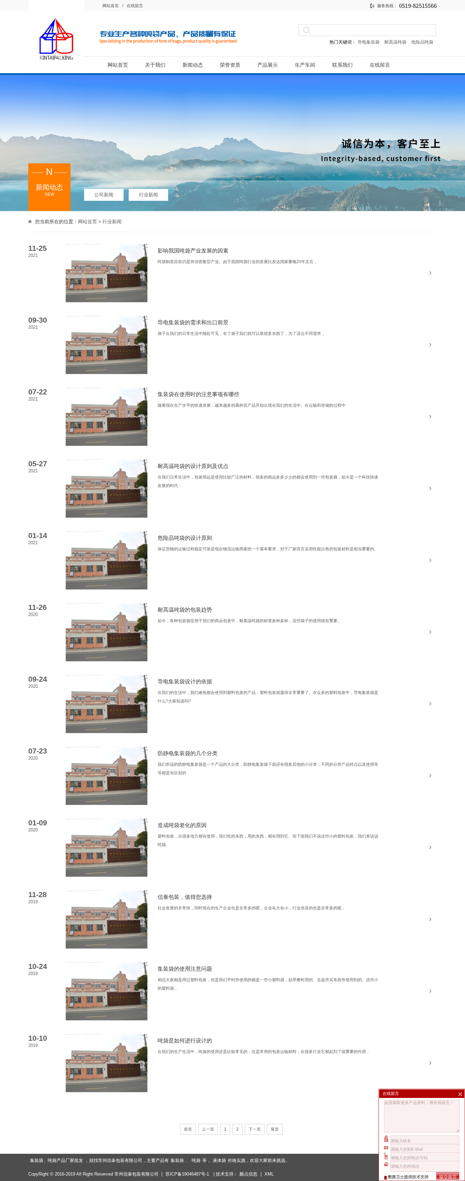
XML (269, 1174)
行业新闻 (148, 194)
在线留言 (135, 5)
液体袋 (219, 1160)
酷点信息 (248, 1174)
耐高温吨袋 (396, 42)
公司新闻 (103, 194)
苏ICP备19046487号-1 (187, 1174)
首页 (188, 1129)
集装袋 (177, 1160)
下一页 (254, 1129)
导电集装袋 (368, 42)
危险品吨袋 (422, 42)
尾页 (275, 1129)
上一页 (208, 1129)
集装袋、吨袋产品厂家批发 (56, 1160)
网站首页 (110, 5)
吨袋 (196, 1160)
